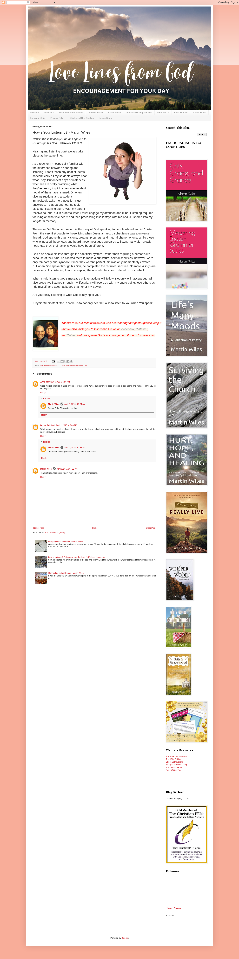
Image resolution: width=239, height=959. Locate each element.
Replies (46, 398)
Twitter (71, 335)
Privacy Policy (57, 118)
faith (41, 365)
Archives (34, 112)
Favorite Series (95, 112)
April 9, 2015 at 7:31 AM (74, 404)
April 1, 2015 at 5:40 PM (66, 425)
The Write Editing (173, 759)
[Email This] (58, 361)
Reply (43, 392)
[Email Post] (53, 361)
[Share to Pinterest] (71, 361)
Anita (42, 382)
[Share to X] (65, 361)
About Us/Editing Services (139, 112)
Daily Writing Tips (173, 770)
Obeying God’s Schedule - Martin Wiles (65, 541)
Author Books (199, 112)
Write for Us (163, 112)
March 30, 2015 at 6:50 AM (58, 382)
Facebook (127, 329)
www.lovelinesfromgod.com (76, 365)
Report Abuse (173, 908)
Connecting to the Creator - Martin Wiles (66, 573)
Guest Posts (114, 112)
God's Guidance (50, 365)
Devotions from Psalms (71, 112)
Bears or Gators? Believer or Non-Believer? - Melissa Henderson (77, 557)
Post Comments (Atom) (55, 532)
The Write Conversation (176, 756)
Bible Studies (180, 112)
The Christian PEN (174, 767)
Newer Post (38, 528)
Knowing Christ (38, 118)
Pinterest (141, 329)
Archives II (49, 112)
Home (95, 528)
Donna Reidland (47, 425)
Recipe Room (106, 118)
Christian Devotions (174, 762)
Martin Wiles (54, 404)
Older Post (150, 528)
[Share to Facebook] (68, 361)
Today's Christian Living (176, 765)
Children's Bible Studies (81, 118)
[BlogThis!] (62, 361)
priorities (61, 365)
